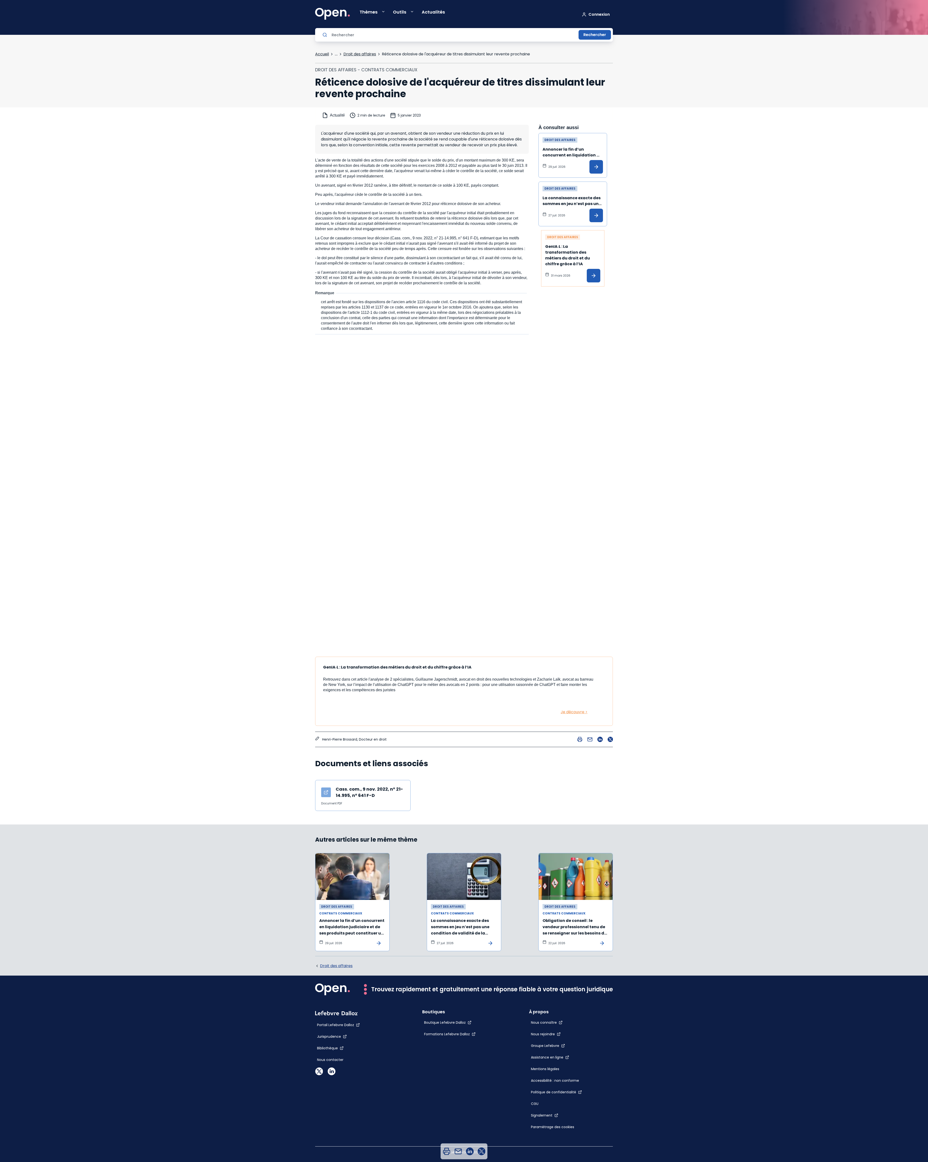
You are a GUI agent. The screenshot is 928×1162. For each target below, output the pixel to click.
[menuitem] (446, 1151)
